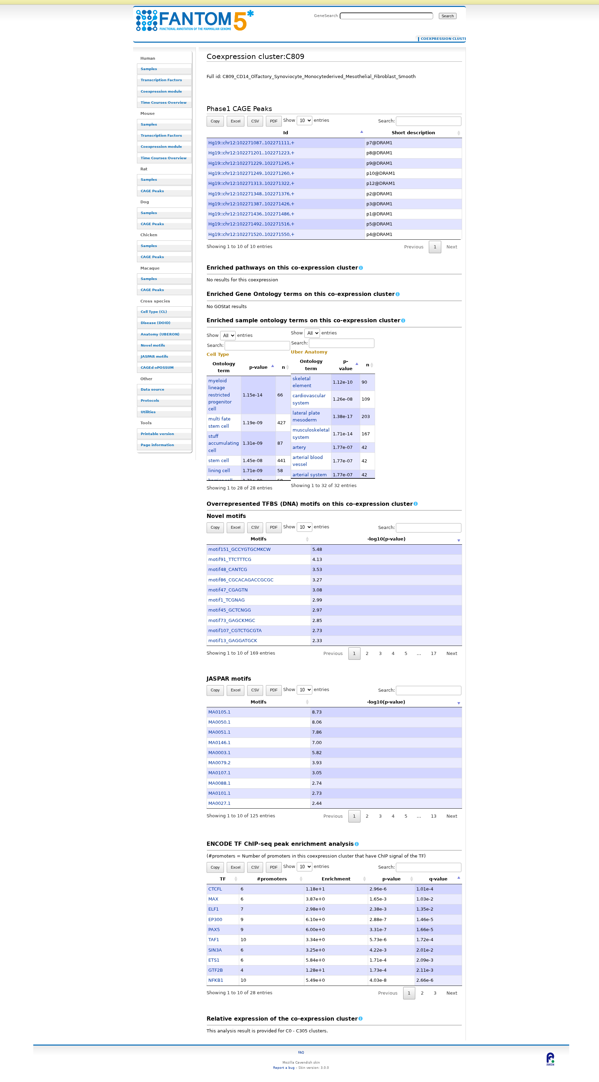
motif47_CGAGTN (228, 590)
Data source (152, 389)
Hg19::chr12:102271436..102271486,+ (251, 213)
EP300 (215, 919)
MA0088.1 (219, 783)
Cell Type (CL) (154, 312)
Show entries (306, 120)
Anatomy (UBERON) (160, 334)
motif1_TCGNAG (226, 600)
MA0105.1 (219, 712)
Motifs (259, 539)
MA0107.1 (219, 772)
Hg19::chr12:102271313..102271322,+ (251, 183)
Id (285, 132)
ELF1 (213, 909)
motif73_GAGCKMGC (231, 620)
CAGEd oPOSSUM (157, 367)
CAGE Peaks (152, 191)
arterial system (310, 474)
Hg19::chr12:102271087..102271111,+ (251, 142)
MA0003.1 (219, 752)
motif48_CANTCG (227, 569)
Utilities (148, 412)
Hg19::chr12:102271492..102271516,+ (251, 224)
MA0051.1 (219, 732)
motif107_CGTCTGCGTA (235, 630)
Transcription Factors (161, 80)
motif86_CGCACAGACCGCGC (241, 579)
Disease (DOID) (156, 323)
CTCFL (215, 889)
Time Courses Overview (163, 102)
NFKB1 (215, 980)
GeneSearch (326, 15)
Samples (149, 69)
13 (433, 816)
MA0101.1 (219, 793)
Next (451, 653)
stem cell (218, 460)
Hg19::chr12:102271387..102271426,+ (251, 203)
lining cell (219, 470)
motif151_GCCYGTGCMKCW (239, 549)
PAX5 (214, 929)
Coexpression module (161, 91)
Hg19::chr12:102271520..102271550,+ (251, 234)
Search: (386, 120)
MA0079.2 (219, 762)
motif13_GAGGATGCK (232, 640)
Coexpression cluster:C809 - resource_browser (190, 16)
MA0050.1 (219, 722)
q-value (438, 878)
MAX (213, 899)
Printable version (157, 434)
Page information (157, 445)
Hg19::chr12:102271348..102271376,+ (251, 193)
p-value (258, 367)
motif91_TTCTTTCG (229, 559)
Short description (413, 132)
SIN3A (215, 950)
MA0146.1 (219, 742)
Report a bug (284, 1068)
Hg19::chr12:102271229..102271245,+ (251, 163)
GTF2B (215, 970)
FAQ (301, 1052)
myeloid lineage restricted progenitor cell (220, 394)
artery (299, 447)
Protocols (150, 400)
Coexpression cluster (439, 39)
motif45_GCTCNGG (229, 610)
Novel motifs (153, 345)
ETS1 (213, 960)
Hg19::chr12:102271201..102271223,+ (251, 152)
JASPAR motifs (154, 356)
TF (223, 878)
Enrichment (336, 878)
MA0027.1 (219, 803)
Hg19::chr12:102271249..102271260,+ (251, 173)
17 (433, 653)
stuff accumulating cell (223, 443)
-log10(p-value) (386, 539)
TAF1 (213, 939)
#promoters (272, 878)
